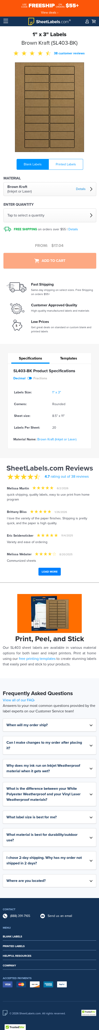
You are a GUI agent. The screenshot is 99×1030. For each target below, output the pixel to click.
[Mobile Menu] (5, 21)
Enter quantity (18, 204)
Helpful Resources (17, 955)
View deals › (49, 13)
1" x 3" (56, 392)
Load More (50, 571)
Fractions (40, 378)
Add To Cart (52, 260)
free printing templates (37, 658)
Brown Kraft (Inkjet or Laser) (56, 439)
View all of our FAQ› (19, 700)
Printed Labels (66, 164)
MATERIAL (12, 178)
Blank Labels (33, 164)
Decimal (19, 378)
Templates (68, 358)
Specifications (30, 358)
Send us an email (60, 916)
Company (9, 965)
